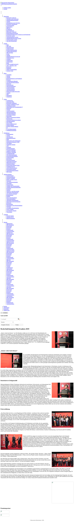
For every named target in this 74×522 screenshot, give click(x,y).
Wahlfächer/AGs (10, 57)
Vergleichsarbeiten (10, 89)
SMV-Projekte (9, 52)
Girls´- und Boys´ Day (11, 65)
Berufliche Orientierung (11, 24)
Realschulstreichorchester (12, 33)
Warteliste (8, 206)
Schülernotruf (9, 61)
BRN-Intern (9, 171)
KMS (7, 139)
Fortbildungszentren (10, 105)
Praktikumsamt (9, 230)
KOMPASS (9, 29)
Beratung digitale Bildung (12, 126)
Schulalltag (8, 74)
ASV (7, 146)
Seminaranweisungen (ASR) (12, 142)
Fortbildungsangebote (11, 130)
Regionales (8, 227)
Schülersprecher (10, 48)
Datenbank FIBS (10, 102)
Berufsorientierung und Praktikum (14, 78)
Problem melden (7, 7)
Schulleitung (6, 133)
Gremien (8, 92)
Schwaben (8, 287)
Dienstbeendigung (10, 121)
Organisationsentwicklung (12, 170)
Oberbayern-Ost (10, 241)
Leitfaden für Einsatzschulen (12, 186)
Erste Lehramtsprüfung (11, 197)
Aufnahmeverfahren (11, 114)
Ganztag (8, 266)
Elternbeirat (9, 95)
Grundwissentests (10, 87)
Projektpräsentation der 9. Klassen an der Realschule (18, 34)
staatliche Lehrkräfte (11, 151)
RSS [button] (16, 4)
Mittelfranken (9, 223)
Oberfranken (9, 269)
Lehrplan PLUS (10, 217)
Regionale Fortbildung (11, 103)
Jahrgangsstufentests (11, 86)
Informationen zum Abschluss (13, 23)
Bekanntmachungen (10, 138)
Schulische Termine (10, 144)
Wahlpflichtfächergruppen (12, 20)
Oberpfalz (8, 278)
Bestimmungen (9, 134)
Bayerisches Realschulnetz (8, 2)
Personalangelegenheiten (12, 156)
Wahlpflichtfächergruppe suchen (13, 38)
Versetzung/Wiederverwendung (13, 120)
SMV (7, 45)
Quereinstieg (9, 212)
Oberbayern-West (10, 250)
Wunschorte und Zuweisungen (13, 201)
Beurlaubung (9, 118)
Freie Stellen (9, 122)
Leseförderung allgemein (12, 81)
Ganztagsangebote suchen (12, 37)
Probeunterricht (9, 85)
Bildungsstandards (10, 218)
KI (7, 127)
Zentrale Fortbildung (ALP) (12, 104)
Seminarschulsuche (10, 177)
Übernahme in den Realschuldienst (14, 205)
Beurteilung (9, 158)
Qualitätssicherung (10, 166)
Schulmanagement (10, 148)
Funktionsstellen (10, 157)
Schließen (5, 312)
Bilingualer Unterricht (11, 32)
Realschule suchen (10, 35)
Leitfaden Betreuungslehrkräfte (13, 187)
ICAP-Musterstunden (11, 129)
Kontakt (5, 9)
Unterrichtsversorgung (11, 161)
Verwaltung (9, 143)
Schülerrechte (9, 60)
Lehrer (5, 99)
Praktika (8, 196)
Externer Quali (9, 70)
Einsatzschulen (9, 184)
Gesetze (8, 135)
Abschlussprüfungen (11, 113)
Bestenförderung (10, 30)
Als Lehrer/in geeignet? (11, 193)
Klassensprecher (10, 47)
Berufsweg (8, 67)
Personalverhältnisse (11, 149)
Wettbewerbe (6, 310)
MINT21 (8, 28)
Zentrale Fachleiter (10, 178)
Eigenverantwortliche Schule (13, 165)
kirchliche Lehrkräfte (11, 152)
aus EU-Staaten (9, 209)
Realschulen (9, 226)
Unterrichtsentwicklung (11, 168)
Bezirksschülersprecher (11, 50)
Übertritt (8, 77)
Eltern (5, 73)
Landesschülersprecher (11, 51)
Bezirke (5, 222)
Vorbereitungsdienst (10, 199)
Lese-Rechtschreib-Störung (12, 82)
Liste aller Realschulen (11, 41)
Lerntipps (8, 59)
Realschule (6, 16)
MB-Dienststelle (10, 225)
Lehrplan (5, 214)
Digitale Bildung (10, 125)
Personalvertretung (10, 160)
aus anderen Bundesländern (12, 208)
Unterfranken (9, 296)
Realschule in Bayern (11, 17)
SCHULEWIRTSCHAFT (12, 64)
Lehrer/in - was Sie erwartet (12, 191)
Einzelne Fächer (10, 215)
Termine (8, 21)
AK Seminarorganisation (12, 182)
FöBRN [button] (2, 4)
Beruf (7, 63)
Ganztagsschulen (10, 25)
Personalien (9, 116)
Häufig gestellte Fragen (11, 179)
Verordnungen (9, 136)
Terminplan (9, 183)
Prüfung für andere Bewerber (13, 91)
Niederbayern (9, 232)
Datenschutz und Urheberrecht (13, 140)
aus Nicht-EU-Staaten (11, 210)
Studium (8, 190)
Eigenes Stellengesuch (11, 124)
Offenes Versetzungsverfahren (13, 117)
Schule (7, 54)
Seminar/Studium (7, 174)
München (8, 259)
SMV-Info (8, 46)
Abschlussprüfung (10, 90)
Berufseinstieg (9, 204)
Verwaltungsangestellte (11, 155)
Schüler (5, 43)
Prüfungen (8, 83)
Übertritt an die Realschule (12, 19)
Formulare (8, 147)
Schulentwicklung (10, 164)
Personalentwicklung (11, 169)
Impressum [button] (6, 4)
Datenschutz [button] (12, 4)
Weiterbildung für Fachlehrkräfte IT (14, 107)
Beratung (8, 80)
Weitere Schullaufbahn (11, 69)
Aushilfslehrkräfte (10, 153)
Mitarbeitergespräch (10, 162)
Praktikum (8, 68)
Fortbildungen (9, 100)
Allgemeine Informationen (12, 192)
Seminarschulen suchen (11, 39)
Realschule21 (9, 26)
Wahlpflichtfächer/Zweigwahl (13, 56)
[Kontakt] (1, 5)
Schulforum (9, 96)
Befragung (8, 203)
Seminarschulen (10, 175)
